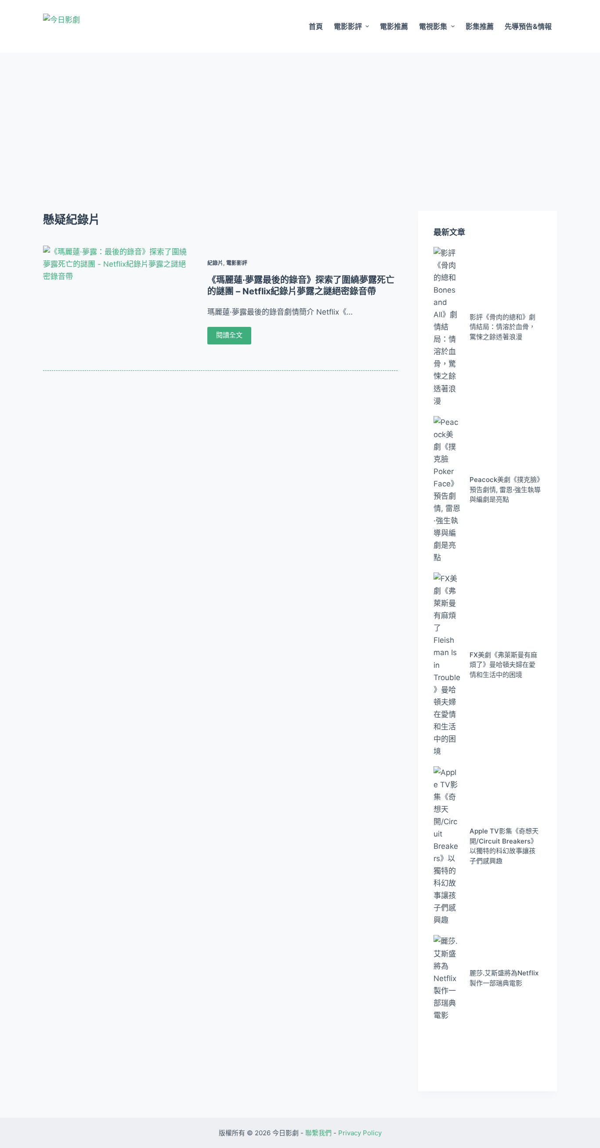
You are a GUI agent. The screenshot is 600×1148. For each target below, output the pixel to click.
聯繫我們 (318, 1133)
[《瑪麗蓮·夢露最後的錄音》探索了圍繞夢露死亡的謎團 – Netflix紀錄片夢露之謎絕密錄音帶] (117, 301)
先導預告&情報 (528, 26)
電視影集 (433, 26)
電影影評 (348, 26)
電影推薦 (394, 26)
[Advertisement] (300, 118)
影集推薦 (480, 26)
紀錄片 (215, 263)
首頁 (316, 26)
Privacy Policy (360, 1133)
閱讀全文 (229, 335)
